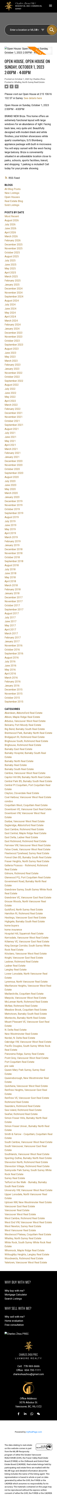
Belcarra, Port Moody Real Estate (23, 725)
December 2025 (13, 244)
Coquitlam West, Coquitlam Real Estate (26, 805)
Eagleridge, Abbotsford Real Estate (24, 825)
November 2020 (13, 465)
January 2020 (12, 497)
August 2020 (12, 477)
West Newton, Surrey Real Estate (23, 1226)
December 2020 (13, 461)
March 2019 (11, 537)
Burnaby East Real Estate (18, 749)
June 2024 (10, 308)
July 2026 (10, 224)
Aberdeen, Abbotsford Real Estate (23, 712)
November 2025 (13, 248)
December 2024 (13, 288)
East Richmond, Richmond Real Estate (25, 841)
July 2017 (10, 617)
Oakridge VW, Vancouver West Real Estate (28, 1041)
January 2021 (12, 457)
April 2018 (10, 581)
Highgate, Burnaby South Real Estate (25, 921)
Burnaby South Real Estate (19, 769)
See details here (33, 98)
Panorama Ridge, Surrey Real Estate (24, 1053)
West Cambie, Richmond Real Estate (25, 1218)
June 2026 (10, 228)
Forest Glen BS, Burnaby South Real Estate (28, 857)
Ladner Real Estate (15, 965)
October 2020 (12, 469)
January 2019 (12, 545)
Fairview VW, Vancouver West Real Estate (28, 845)
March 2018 (11, 585)
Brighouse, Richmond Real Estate (23, 745)
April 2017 (10, 629)
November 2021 (13, 416)
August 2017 (12, 613)
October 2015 (12, 697)
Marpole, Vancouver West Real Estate (25, 997)
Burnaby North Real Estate (19, 761)
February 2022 (13, 408)
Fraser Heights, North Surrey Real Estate (27, 861)
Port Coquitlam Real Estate (19, 1061)
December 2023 (13, 332)
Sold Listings (12, 205)
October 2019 (12, 509)
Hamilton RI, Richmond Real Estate (24, 913)
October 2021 (12, 421)
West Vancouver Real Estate (20, 1230)
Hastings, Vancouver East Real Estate (25, 917)
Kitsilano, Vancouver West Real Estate (26, 953)
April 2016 (10, 673)
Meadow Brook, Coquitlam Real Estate (26, 1009)
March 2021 (11, 449)
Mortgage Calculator (16, 1294)
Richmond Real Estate (17, 1102)
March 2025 (11, 276)
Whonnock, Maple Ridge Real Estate (24, 1250)
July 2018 (10, 569)
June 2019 (10, 525)
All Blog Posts (13, 189)
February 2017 (13, 637)
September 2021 (14, 424)
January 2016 (12, 685)
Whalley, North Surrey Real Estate (29, 82)
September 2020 (14, 473)
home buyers (12, 925)
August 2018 (12, 565)
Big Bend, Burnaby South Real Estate (25, 729)
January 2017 (12, 641)
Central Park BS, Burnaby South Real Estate (28, 781)
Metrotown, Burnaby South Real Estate (26, 1013)
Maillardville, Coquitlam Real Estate (24, 993)
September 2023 (14, 344)
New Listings (12, 192)
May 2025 (10, 268)
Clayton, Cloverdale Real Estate (22, 793)
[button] (18, 1413)
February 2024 (13, 324)
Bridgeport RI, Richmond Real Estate (25, 737)
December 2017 (13, 597)
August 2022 (12, 384)
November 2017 (13, 601)
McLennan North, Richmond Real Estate (26, 1001)
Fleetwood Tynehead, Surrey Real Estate (27, 853)
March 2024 (11, 320)
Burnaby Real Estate (16, 765)
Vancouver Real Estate (17, 1210)
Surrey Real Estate (15, 1178)
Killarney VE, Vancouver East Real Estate (27, 941)
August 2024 (12, 300)
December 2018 (13, 549)
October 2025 (12, 252)
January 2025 (12, 284)
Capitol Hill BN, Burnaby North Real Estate (28, 777)
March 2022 (11, 404)
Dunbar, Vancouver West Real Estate (25, 821)
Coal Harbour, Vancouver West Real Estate (28, 797)
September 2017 (14, 609)
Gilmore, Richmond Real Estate (21, 873)
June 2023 (10, 352)
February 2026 (13, 240)
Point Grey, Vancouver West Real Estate (26, 1058)
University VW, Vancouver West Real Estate (28, 1190)
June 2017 (10, 621)
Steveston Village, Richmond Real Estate (27, 1166)
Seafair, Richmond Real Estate (21, 1114)
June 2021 (10, 436)
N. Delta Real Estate (16, 1029)
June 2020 (10, 485)
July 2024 (10, 304)
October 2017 (12, 605)
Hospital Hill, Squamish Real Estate (24, 933)
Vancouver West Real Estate (20, 1214)
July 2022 (10, 388)
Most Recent (12, 216)
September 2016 (14, 653)
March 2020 (11, 493)
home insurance (13, 929)
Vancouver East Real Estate (20, 1206)
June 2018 (10, 573)
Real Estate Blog (14, 201)
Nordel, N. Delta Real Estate (20, 1037)
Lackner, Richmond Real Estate (21, 961)
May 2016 (10, 669)
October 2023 (12, 340)
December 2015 (13, 689)
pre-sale (9, 1066)
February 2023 (13, 364)
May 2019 (10, 529)
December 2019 (13, 501)
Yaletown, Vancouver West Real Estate (26, 1262)
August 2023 (12, 348)
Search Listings (13, 1298)
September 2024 (14, 296)
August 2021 (12, 428)
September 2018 (14, 561)
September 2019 (14, 513)
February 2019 (13, 541)
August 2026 (12, 220)
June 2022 (10, 392)
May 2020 (10, 489)
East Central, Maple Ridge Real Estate (25, 833)
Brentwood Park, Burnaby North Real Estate (28, 733)
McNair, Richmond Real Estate (21, 1005)
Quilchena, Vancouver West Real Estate (26, 1086)
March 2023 (11, 360)
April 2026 (10, 232)
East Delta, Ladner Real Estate (21, 837)
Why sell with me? (15, 1316)
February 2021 (13, 452)
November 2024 (13, 292)
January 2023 (12, 368)
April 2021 (10, 444)
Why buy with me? (15, 1290)
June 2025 (10, 264)
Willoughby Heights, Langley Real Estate (27, 1254)
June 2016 (10, 665)
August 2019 (12, 517)
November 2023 (13, 336)
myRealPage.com (34, 1432)
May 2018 (10, 577)
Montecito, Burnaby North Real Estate (25, 1017)
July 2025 (10, 260)
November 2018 (13, 553)
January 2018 (12, 593)
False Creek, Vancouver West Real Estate (27, 849)
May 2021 (10, 441)
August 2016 (12, 657)
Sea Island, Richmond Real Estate (23, 1110)
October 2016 (12, 649)
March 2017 (11, 633)
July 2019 (10, 521)
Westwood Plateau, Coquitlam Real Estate (28, 1234)
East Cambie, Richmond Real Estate (24, 829)
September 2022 (14, 380)
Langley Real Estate (16, 969)
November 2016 (13, 645)
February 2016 (13, 681)
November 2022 (13, 372)
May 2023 (10, 356)
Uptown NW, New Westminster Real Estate (28, 1202)
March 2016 (11, 677)
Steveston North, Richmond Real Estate (26, 1162)
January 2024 (12, 328)
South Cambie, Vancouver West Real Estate (28, 1142)
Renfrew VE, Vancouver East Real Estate (27, 1097)
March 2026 (11, 236)
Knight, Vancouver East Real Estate (24, 957)
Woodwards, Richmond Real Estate (24, 1258)
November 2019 (13, 505)
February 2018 (13, 589)
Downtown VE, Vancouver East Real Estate (28, 809)
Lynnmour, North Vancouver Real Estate (26, 981)
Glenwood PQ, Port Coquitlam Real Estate (28, 877)
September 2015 (14, 701)
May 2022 (10, 396)
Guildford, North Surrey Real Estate (24, 909)
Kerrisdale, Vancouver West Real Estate (26, 937)
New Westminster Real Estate (21, 1033)
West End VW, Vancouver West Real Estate (28, 1222)
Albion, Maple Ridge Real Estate (22, 717)
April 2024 (10, 316)
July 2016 (10, 661)
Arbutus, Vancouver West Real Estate (25, 721)
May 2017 (10, 625)
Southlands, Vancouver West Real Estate (27, 1154)
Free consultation (14, 1324)
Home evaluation (14, 1320)
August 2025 (12, 256)
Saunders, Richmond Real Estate (22, 1106)
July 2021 (10, 432)
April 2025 (10, 272)
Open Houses (12, 197)
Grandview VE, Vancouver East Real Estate (28, 897)
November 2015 (13, 693)
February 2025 (13, 280)
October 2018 (12, 557)
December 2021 (13, 413)
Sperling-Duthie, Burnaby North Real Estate (28, 1158)
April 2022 (10, 400)
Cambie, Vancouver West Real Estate (25, 773)
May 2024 (10, 312)
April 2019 (10, 533)
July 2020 (10, 481)
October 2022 (12, 376)
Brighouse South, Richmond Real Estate (26, 741)
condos (9, 801)
